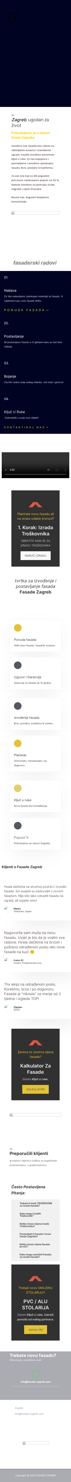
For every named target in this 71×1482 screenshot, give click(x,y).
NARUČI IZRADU (35, 555)
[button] (26, 310)
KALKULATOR (35, 1089)
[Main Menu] (64, 17)
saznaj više (35, 1329)
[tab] (35, 1204)
